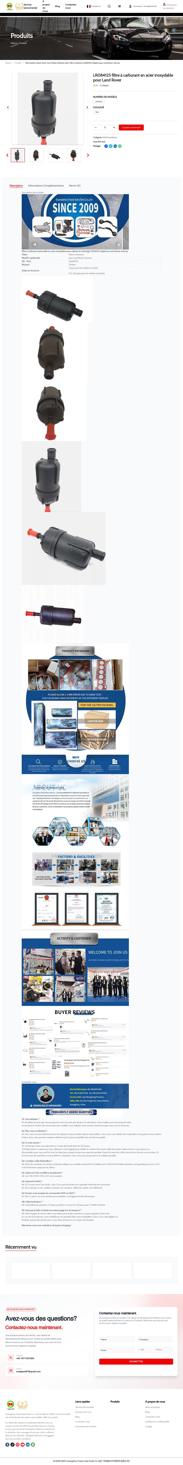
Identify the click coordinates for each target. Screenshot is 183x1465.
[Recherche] (109, 6)
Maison (8, 63)
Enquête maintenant (131, 127)
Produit (18, 63)
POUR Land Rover (110, 137)
